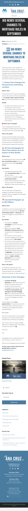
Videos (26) (6, 426)
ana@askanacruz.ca (8, 350)
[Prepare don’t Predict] (14, 361)
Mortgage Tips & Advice (18, 44)
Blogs (9, 44)
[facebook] (10, 4)
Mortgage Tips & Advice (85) (10, 419)
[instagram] (12, 4)
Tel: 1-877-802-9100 (14, 493)
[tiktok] (15, 4)
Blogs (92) (5, 412)
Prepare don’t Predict (6, 380)
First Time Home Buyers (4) (10, 416)
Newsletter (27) (7, 422)
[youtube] (18, 4)
